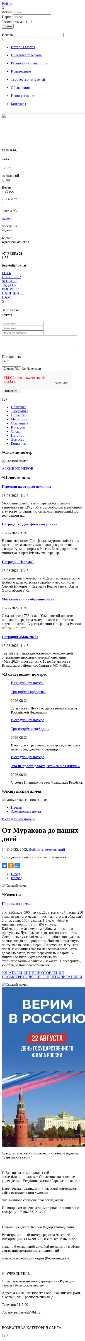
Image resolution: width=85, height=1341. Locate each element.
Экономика (19, 411)
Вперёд (16, 878)
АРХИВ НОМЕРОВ (17, 468)
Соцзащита (19, 423)
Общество (19, 415)
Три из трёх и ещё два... (30, 729)
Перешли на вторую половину (26, 486)
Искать (7, 35)
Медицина (19, 419)
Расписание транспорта (29, 63)
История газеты (23, 47)
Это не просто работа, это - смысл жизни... (45, 766)
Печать (16, 807)
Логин (7, 12)
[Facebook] (2, 30)
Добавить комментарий (47, 849)
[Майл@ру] (5, 30)
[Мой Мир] (17, 865)
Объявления (20, 87)
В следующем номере (27, 683)
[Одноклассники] (7, 30)
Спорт (16, 431)
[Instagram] (13, 30)
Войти (7, 4)
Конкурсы (19, 443)
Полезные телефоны (26, 55)
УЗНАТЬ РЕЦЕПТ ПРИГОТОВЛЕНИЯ (33, 973)
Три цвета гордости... (28, 692)
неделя (7, 218)
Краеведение (21, 71)
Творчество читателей (28, 79)
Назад (15, 874)
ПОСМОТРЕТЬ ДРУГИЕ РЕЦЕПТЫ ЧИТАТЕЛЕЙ (42, 977)
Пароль (8, 17)
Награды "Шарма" (18, 562)
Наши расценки (23, 96)
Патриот (17, 435)
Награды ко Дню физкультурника (29, 524)
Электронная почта (26, 811)
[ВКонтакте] (9, 30)
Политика (18, 407)
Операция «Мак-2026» (20, 637)
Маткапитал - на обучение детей (28, 599)
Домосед (17, 439)
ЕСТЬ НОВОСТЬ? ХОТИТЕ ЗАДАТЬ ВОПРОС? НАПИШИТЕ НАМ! (13, 285)
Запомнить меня (14, 22)
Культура (18, 427)
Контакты (18, 104)
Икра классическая (18, 903)
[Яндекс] (11, 30)
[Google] (4, 30)
